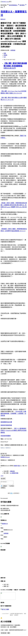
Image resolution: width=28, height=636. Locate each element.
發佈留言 (3, 487)
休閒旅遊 (12, 50)
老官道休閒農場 (6, 436)
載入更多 (3, 478)
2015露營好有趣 (14, 473)
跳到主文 (3, 19)
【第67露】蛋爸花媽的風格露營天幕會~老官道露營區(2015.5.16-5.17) (15, 65)
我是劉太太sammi (5, 457)
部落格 (5, 55)
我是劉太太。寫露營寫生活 (5, 447)
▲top (2, 475)
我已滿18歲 (3, 633)
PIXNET (7, 613)
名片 (5, 57)
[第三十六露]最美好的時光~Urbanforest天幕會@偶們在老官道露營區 (13, 430)
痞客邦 (15, 465)
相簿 (5, 53)
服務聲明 (16, 615)
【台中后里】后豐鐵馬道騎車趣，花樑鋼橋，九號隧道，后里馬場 (13, 413)
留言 (19, 465)
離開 (9, 633)
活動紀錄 (12, 471)
